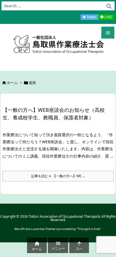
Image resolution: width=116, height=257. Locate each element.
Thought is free (89, 229)
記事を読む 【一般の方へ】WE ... (58, 176)
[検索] (109, 5)
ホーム (12, 82)
